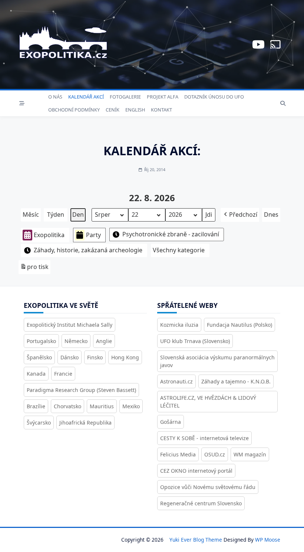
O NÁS (55, 96)
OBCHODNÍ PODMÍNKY (74, 109)
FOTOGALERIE (125, 96)
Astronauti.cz (176, 381)
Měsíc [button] (31, 214)
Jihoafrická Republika (85, 422)
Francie (63, 373)
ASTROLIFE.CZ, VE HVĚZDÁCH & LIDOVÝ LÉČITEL (208, 401)
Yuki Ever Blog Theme (195, 539)
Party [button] (93, 235)
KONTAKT (161, 109)
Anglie (104, 341)
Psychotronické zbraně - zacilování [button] (170, 234)
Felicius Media (178, 454)
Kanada (36, 373)
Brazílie (36, 406)
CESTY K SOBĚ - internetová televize (204, 438)
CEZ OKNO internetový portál (196, 470)
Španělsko (39, 357)
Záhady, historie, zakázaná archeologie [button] (88, 250)
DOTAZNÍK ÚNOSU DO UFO (214, 96)
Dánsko (69, 357)
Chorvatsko (67, 406)
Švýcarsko (39, 422)
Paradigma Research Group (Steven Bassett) (81, 389)
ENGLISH (135, 109)
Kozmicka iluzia (179, 324)
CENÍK (112, 109)
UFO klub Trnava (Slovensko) (195, 341)
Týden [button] (55, 214)
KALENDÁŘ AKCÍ (86, 96)
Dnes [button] (271, 214)
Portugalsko (41, 341)
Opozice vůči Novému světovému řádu (207, 487)
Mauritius (102, 406)
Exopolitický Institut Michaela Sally (69, 324)
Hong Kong (125, 357)
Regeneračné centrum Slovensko (201, 503)
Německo (76, 341)
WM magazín (250, 454)
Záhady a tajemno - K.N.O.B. (236, 381)
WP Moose (267, 539)
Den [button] (78, 214)
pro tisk (34, 268)
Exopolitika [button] (49, 235)
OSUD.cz (214, 454)
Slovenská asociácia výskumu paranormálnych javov (217, 361)
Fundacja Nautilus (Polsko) (239, 324)
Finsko (95, 357)
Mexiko (131, 406)
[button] (240, 215)
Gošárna (170, 421)
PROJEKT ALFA (162, 96)
